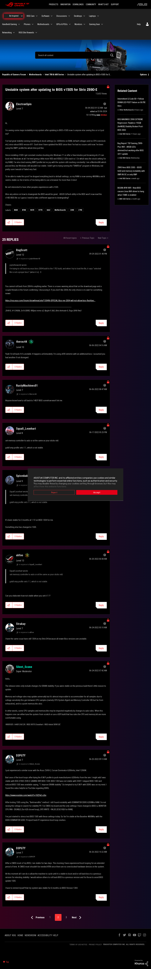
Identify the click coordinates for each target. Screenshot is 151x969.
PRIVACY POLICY (95, 944)
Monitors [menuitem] (78, 24)
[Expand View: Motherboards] (51, 24)
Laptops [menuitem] (92, 16)
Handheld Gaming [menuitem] (9, 24)
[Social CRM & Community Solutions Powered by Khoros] (141, 963)
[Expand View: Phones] (32, 24)
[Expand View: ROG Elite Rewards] (36, 32)
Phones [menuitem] (27, 24)
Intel (48, 210)
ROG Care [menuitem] (31, 16)
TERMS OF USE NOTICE (78, 944)
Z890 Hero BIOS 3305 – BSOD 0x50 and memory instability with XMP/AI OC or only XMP (131, 171)
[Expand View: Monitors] (84, 24)
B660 (16, 210)
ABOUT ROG (10, 935)
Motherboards (35, 74)
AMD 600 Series (125, 199)
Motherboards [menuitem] (43, 24)
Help (139, 24)
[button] (8, 222)
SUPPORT (115, 4)
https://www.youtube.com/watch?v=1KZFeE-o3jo (25, 795)
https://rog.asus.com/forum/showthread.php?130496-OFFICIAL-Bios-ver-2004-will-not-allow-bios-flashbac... (50, 300)
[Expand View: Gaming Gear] (102, 24)
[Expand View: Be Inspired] (21, 16)
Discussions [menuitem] (61, 16)
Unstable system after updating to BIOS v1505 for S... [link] (89, 74)
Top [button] (7, 962)
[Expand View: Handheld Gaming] (19, 24)
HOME (20, 935)
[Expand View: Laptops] (98, 16)
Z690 (72, 210)
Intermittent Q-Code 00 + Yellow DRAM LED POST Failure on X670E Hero (132, 102)
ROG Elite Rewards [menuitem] (26, 32)
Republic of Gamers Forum (14, 74)
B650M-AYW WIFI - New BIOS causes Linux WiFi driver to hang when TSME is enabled (131, 191)
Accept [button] (96, 492)
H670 (32, 210)
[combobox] (75, 55)
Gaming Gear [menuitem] (94, 24)
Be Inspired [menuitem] (13, 16)
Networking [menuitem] (7, 32)
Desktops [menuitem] (78, 16)
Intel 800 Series (125, 134)
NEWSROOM (30, 935)
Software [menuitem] (45, 16)
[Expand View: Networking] (13, 32)
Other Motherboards (126, 110)
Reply (101, 222)
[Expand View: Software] (51, 16)
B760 (24, 210)
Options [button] (143, 74)
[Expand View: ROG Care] (36, 16)
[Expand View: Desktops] (84, 16)
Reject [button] (54, 492)
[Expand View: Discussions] (69, 16)
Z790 (80, 210)
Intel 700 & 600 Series (54, 74)
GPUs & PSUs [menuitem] (62, 24)
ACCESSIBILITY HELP (48, 935)
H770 (40, 210)
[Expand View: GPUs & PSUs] (69, 24)
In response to (29, 259)
